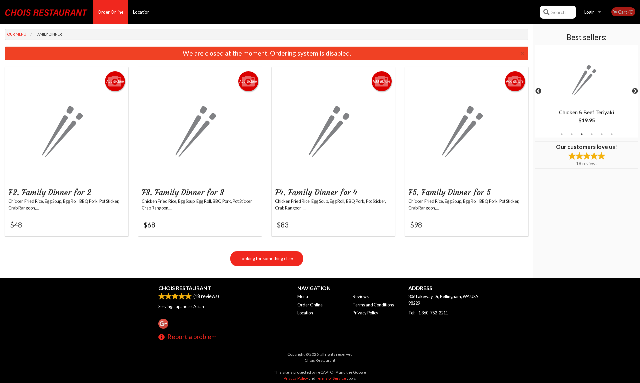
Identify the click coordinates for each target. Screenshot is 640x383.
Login (589, 12)
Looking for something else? (267, 258)
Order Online (110, 12)
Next (635, 91)
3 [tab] (581, 134)
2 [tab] (571, 134)
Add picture (115, 81)
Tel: (428, 312)
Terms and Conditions (373, 304)
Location (141, 12)
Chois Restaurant (184, 288)
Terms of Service (331, 378)
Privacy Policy (365, 312)
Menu (302, 296)
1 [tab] (561, 134)
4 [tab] (591, 134)
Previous (538, 91)
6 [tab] (611, 134)
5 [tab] (601, 134)
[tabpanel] (587, 91)
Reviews (361, 296)
